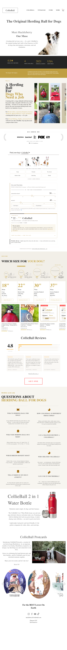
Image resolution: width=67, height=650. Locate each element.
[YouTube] (35, 614)
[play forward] (64, 584)
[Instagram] (28, 614)
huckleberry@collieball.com (33, 617)
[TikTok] (38, 614)
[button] (41, 10)
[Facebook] (31, 614)
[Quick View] (10, 313)
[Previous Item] (37, 103)
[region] (9, 291)
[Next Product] (64, 313)
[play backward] (2, 584)
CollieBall (10, 10)
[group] (33, 318)
